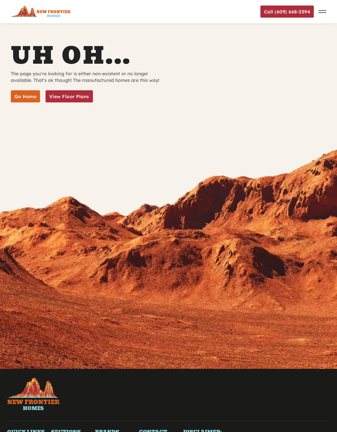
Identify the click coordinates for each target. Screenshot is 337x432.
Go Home (25, 96)
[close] (322, 12)
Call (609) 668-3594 (287, 11)
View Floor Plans (69, 96)
